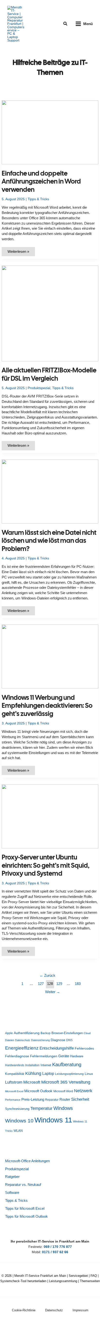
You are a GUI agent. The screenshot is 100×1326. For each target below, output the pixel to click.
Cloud (87, 1033)
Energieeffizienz (22, 1048)
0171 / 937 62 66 (55, 1252)
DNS (69, 1040)
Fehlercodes (84, 1048)
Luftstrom (13, 1082)
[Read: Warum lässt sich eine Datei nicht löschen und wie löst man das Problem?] (50, 491)
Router (64, 1099)
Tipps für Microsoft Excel (24, 1208)
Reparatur (51, 1099)
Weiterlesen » (21, 252)
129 (59, 984)
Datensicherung (40, 1040)
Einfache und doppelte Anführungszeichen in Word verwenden (41, 181)
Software (12, 1193)
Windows (63, 1108)
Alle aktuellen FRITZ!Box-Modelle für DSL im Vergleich (49, 374)
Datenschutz (22, 1040)
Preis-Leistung (32, 1099)
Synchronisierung (17, 1109)
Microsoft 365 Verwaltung (65, 1082)
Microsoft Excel (14, 1091)
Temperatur (41, 1108)
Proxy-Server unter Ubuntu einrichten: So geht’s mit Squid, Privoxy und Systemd (45, 865)
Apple (9, 1033)
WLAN (18, 1131)
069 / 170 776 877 (58, 1247)
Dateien (9, 1040)
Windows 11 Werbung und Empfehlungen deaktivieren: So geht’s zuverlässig (47, 705)
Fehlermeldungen (43, 1056)
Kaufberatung (66, 1064)
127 (41, 984)
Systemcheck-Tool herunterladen (23, 1281)
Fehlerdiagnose (17, 1056)
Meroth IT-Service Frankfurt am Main (40, 1276)
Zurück (47, 975)
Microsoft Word (63, 1091)
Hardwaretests (14, 1065)
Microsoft (31, 1082)
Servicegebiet (78, 1276)
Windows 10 (19, 1120)
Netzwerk (83, 1090)
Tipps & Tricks (38, 199)
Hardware (76, 1056)
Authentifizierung (27, 1033)
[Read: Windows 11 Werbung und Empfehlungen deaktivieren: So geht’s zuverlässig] (50, 656)
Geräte (63, 1056)
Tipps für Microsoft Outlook (26, 1216)
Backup (45, 1033)
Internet (46, 1065)
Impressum (80, 1310)
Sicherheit (80, 1099)
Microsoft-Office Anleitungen (27, 1161)
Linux (89, 1074)
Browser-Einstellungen (67, 1033)
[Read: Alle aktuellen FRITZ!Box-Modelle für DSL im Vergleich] (50, 313)
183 (78, 984)
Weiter (52, 992)
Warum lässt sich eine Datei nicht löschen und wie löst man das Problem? (49, 540)
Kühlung (33, 1073)
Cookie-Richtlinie (23, 1310)
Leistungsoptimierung (69, 1074)
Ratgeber (12, 1177)
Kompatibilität (14, 1074)
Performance (12, 1099)
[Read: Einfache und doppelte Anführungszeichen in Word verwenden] (50, 132)
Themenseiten (90, 1281)
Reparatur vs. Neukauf (23, 1185)
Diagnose (58, 1040)
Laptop (48, 1074)
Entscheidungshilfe (57, 1048)
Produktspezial (39, 388)
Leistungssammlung (63, 1281)
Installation (32, 1065)
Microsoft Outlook (38, 1091)
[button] (65, 24)
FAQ (94, 1276)
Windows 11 (53, 1120)
